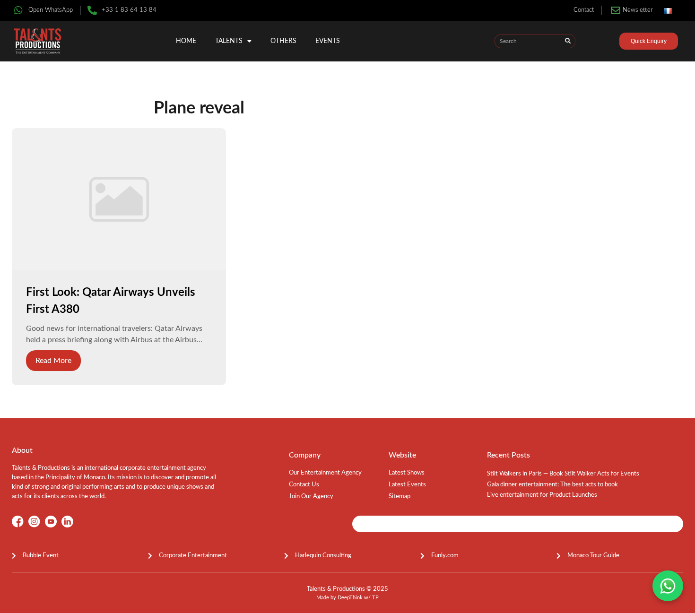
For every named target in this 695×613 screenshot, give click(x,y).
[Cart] (602, 42)
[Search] (568, 41)
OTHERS (283, 41)
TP (375, 597)
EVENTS (327, 41)
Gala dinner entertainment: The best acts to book (552, 485)
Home (186, 41)
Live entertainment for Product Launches (542, 495)
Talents (229, 41)
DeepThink (350, 597)
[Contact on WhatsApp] (667, 585)
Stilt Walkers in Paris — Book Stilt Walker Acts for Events (563, 474)
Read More (53, 360)
